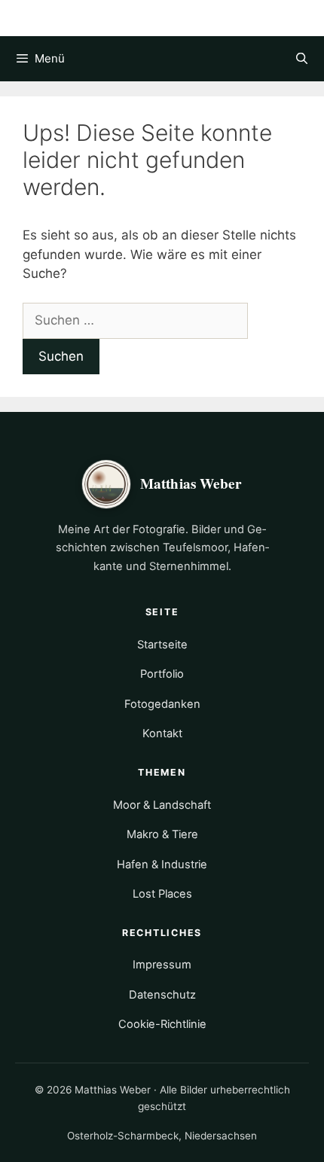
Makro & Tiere (162, 834)
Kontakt (162, 733)
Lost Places (162, 894)
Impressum (162, 964)
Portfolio (162, 674)
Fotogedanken (162, 704)
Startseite (162, 644)
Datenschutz (162, 995)
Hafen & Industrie (162, 864)
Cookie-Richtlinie (162, 1024)
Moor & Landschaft (162, 805)
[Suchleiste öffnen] (302, 58)
